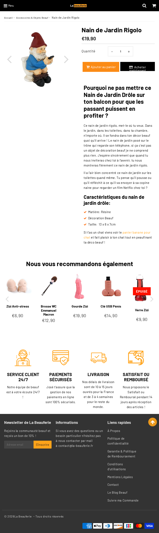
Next (66, 59)
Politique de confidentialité (118, 441)
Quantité (88, 51)
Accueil (8, 17)
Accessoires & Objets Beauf (32, 17)
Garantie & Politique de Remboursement (121, 453)
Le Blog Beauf (117, 492)
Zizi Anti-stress (17, 306)
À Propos (113, 431)
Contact (113, 484)
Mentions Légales (120, 477)
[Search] (144, 5)
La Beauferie (23, 516)
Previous (9, 59)
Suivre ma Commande (123, 500)
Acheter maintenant (137, 68)
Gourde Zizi (80, 306)
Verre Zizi (142, 310)
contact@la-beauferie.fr (75, 445)
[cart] (154, 5)
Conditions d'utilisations (116, 466)
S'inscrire (42, 444)
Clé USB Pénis (111, 306)
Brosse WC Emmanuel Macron (49, 310)
